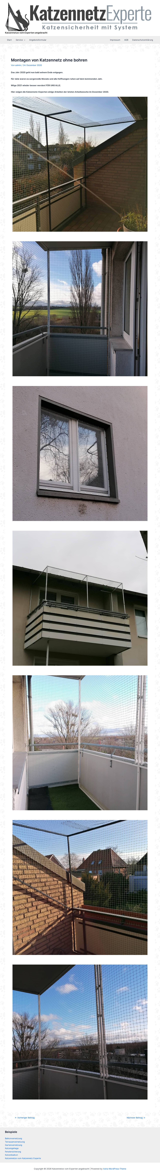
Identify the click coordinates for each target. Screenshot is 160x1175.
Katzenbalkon (11, 1155)
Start (9, 40)
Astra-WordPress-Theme (114, 1169)
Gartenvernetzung (13, 1145)
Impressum (115, 40)
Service (19, 40)
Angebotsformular (37, 40)
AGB (126, 40)
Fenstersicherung (13, 1151)
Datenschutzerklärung (142, 40)
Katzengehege (11, 1148)
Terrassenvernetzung (15, 1142)
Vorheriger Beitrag (25, 1118)
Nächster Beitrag (136, 1118)
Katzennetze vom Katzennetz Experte (23, 1158)
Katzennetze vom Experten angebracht (26, 32)
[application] (24, 40)
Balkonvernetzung (13, 1138)
